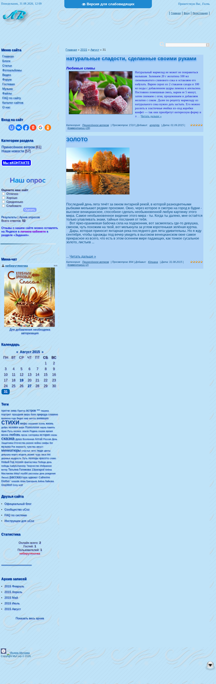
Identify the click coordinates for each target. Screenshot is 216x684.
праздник (17, 414)
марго (14, 454)
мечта (32, 418)
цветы (47, 450)
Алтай (38, 439)
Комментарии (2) (78, 264)
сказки (41, 431)
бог (51, 443)
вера (27, 414)
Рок (13, 446)
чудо (37, 454)
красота (44, 458)
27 (29, 386)
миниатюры (11, 450)
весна (4, 434)
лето (33, 450)
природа (42, 414)
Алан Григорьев (28, 481)
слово (53, 458)
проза (24, 435)
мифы (23, 423)
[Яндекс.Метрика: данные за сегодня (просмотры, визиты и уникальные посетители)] (18, 653)
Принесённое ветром (18, 147)
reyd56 (24, 473)
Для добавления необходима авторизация (29, 331)
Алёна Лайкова (46, 481)
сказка (8, 438)
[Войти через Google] (40, 127)
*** (38, 410)
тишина (45, 410)
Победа (42, 462)
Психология (32, 427)
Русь (10, 431)
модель (23, 454)
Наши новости (12, 151)
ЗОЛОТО (77, 139)
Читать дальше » (151, 116)
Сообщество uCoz (17, 509)
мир (26, 418)
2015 (83, 49)
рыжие (30, 454)
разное (30, 443)
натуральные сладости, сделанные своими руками (131, 58)
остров (31, 410)
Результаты (9, 217)
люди (40, 450)
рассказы (33, 473)
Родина (33, 431)
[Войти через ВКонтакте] (19, 127)
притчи (5, 410)
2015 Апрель (13, 592)
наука (43, 427)
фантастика (30, 462)
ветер (4, 469)
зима (13, 410)
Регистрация (200, 13)
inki (48, 454)
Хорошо (11, 197)
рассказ (15, 477)
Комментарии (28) (79, 128)
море (21, 427)
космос (17, 431)
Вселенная (28, 439)
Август (94, 49)
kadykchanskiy (18, 465)
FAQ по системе (15, 515)
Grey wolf (18, 485)
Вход (187, 13)
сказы (54, 435)
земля (25, 431)
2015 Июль (12, 603)
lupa (24, 477)
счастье (26, 450)
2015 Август (12, 609)
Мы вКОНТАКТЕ (16, 163)
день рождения (47, 473)
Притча (21, 410)
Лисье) (5, 477)
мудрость (16, 458)
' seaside (14, 481)
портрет (6, 414)
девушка (6, 454)
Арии (4, 431)
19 (21, 380)
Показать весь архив (30, 618)
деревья (5, 458)
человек (13, 427)
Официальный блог (17, 503)
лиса (43, 454)
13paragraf (38, 469)
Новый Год (7, 461)
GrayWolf (6, 484)
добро (4, 427)
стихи (10, 422)
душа (18, 439)
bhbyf (17, 473)
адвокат (33, 477)
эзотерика (33, 435)
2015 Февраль (14, 586)
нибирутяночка (29, 553)
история (45, 434)
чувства (31, 446)
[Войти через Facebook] (26, 127)
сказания (33, 423)
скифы (45, 443)
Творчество (33, 465)
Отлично (12, 193)
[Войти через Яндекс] (33, 127)
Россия (47, 439)
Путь (24, 458)
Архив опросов (29, 217)
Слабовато (13, 205)
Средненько (14, 201)
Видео (20, 418)
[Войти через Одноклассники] (48, 127)
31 (6, 391)
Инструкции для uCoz (19, 520)
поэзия (19, 461)
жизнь (49, 423)
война (37, 443)
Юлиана (153, 262)
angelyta (154, 125)
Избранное (46, 465)
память (51, 427)
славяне (53, 414)
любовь (14, 434)
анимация (42, 418)
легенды (33, 458)
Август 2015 (30, 352)
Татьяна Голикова (19, 469)
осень (42, 423)
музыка (6, 446)
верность (21, 446)
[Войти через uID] (11, 127)
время (49, 431)
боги (33, 414)
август (39, 446)
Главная (176, 13)
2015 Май (11, 597)
